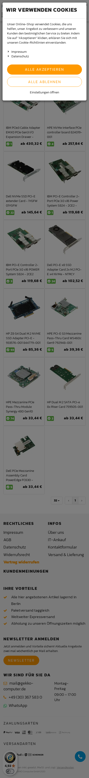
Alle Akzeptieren (44, 69)
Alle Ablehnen (44, 81)
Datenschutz (20, 56)
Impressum (19, 51)
